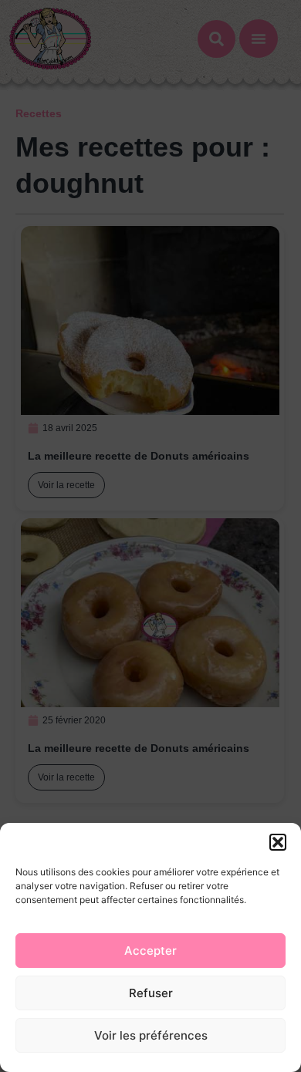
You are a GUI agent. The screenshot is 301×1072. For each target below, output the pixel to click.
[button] (278, 842)
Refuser (151, 993)
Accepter (150, 950)
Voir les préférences (151, 1035)
